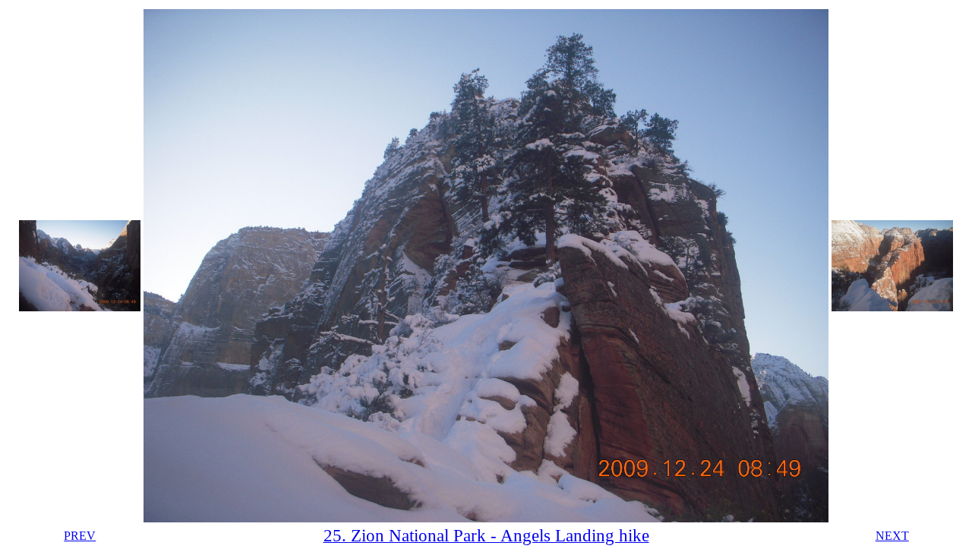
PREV (80, 535)
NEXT (892, 535)
